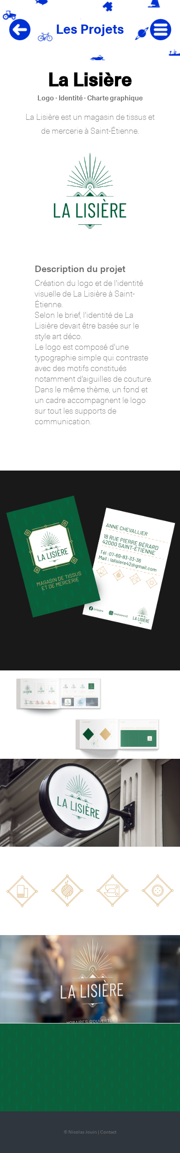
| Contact (107, 1132)
